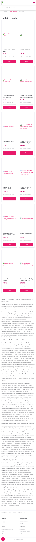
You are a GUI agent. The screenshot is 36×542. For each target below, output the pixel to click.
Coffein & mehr (13, 11)
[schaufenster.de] (3, 3)
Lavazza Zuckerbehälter (26, 233)
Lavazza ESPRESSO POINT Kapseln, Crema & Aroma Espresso (9, 233)
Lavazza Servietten (25, 49)
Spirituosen (21, 11)
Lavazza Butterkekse (8, 141)
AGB (3, 533)
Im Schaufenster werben (7, 529)
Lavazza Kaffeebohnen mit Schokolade (8, 96)
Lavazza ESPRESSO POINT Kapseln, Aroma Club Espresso (26, 142)
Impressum (22, 529)
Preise (3, 531)
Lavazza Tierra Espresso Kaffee (9, 50)
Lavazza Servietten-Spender (8, 279)
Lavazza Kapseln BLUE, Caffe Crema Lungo (26, 279)
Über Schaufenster (24, 521)
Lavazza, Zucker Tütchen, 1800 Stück (8, 188)
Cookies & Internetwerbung (26, 533)
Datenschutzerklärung (25, 531)
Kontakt (21, 523)
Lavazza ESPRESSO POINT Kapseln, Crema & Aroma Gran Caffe (26, 188)
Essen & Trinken (12, 512)
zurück (5, 11)
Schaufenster (4, 512)
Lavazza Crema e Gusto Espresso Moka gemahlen (26, 96)
